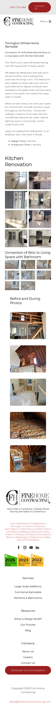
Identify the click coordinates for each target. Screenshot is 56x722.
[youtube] (31, 547)
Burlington (17, 526)
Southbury (44, 534)
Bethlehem (23, 523)
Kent (47, 529)
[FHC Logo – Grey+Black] (18, 17)
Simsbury (31, 534)
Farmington (11, 529)
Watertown (37, 537)
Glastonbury (26, 529)
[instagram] (24, 547)
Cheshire (39, 526)
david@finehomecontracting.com (30, 701)
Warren (10, 537)
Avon (12, 523)
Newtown (37, 531)
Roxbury (20, 534)
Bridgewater (38, 523)
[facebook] (18, 547)
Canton (29, 526)
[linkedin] (37, 547)
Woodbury (33, 539)
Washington (22, 537)
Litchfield (11, 531)
